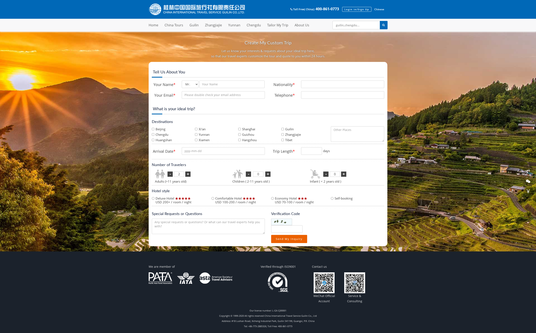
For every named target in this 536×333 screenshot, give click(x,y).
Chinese (379, 9)
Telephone (284, 95)
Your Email (164, 95)
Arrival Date (164, 151)
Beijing (160, 129)
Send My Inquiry (289, 239)
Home (153, 25)
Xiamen (204, 140)
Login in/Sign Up (356, 9)
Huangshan (164, 140)
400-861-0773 (327, 8)
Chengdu (254, 25)
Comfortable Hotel (235, 200)
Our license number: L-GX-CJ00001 (268, 310)
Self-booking (344, 198)
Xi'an (202, 129)
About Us (302, 25)
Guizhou (248, 134)
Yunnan (234, 25)
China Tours (174, 25)
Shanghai (248, 129)
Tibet (288, 140)
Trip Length (284, 151)
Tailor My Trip (277, 25)
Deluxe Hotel (173, 200)
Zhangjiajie (213, 25)
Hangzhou (249, 140)
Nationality (284, 84)
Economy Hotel (294, 200)
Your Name (164, 84)
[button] (303, 9)
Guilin (194, 25)
